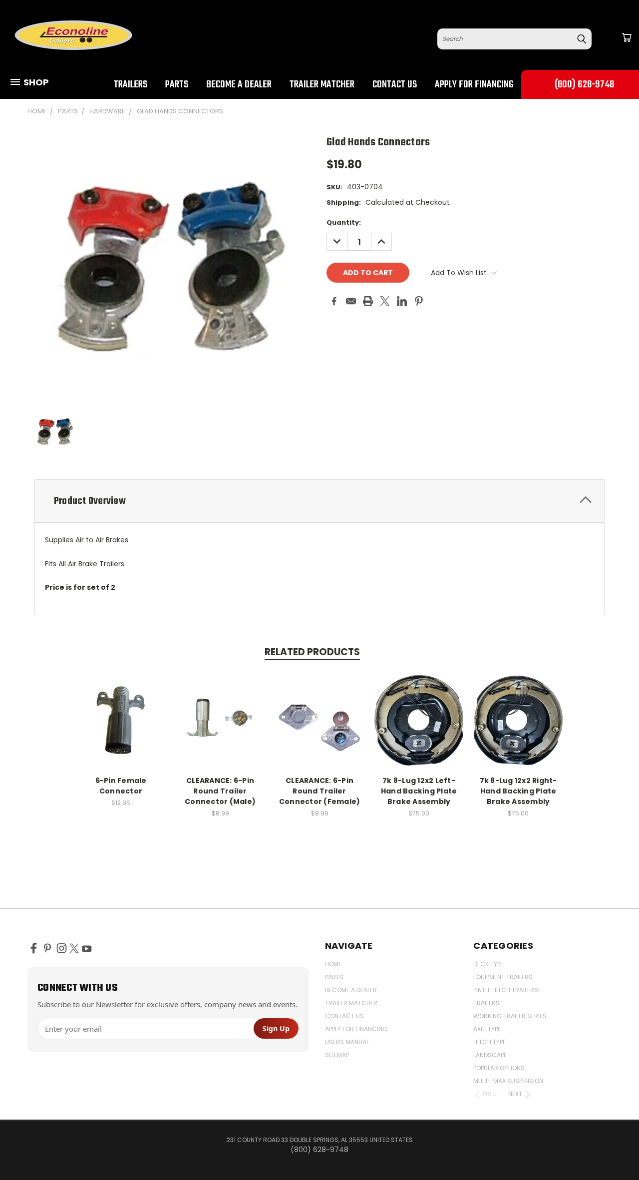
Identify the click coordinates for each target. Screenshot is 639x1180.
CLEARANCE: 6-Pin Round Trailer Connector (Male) (220, 791)
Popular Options (499, 1068)
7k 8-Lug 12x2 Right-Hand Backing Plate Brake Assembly (518, 791)
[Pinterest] (419, 301)
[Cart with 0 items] (627, 37)
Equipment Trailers (503, 977)
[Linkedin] (402, 301)
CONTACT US (394, 85)
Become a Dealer (239, 85)
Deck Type (488, 964)
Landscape (490, 1055)
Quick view (121, 709)
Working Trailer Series (510, 1016)
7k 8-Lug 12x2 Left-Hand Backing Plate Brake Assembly (419, 791)
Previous (613, 1149)
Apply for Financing (474, 85)
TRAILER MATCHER (322, 85)
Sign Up (276, 1028)
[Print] (368, 301)
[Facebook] (334, 301)
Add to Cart (121, 728)
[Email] (351, 301)
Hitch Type (489, 1042)
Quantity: (343, 222)
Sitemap (337, 1055)
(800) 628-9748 (584, 85)
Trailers (130, 85)
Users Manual (347, 1042)
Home (333, 964)
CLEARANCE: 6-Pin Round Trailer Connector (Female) (319, 791)
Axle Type (487, 1029)
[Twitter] (385, 301)
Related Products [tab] (312, 652)
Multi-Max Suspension (508, 1081)
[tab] (319, 501)
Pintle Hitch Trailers (505, 990)
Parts (176, 85)
